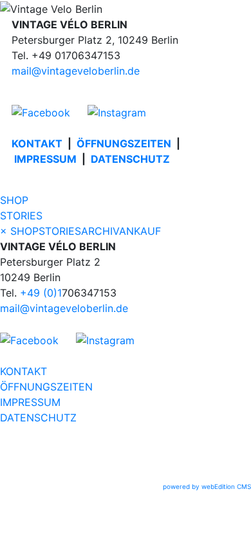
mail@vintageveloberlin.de (76, 70)
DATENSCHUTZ (130, 158)
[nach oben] (125, 474)
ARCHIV (100, 231)
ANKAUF (140, 231)
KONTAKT (37, 143)
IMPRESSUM (45, 158)
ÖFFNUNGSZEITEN (124, 143)
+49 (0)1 (41, 292)
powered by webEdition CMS (207, 486)
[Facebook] (48, 112)
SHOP (14, 200)
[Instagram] (117, 112)
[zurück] (125, 458)
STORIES (21, 215)
